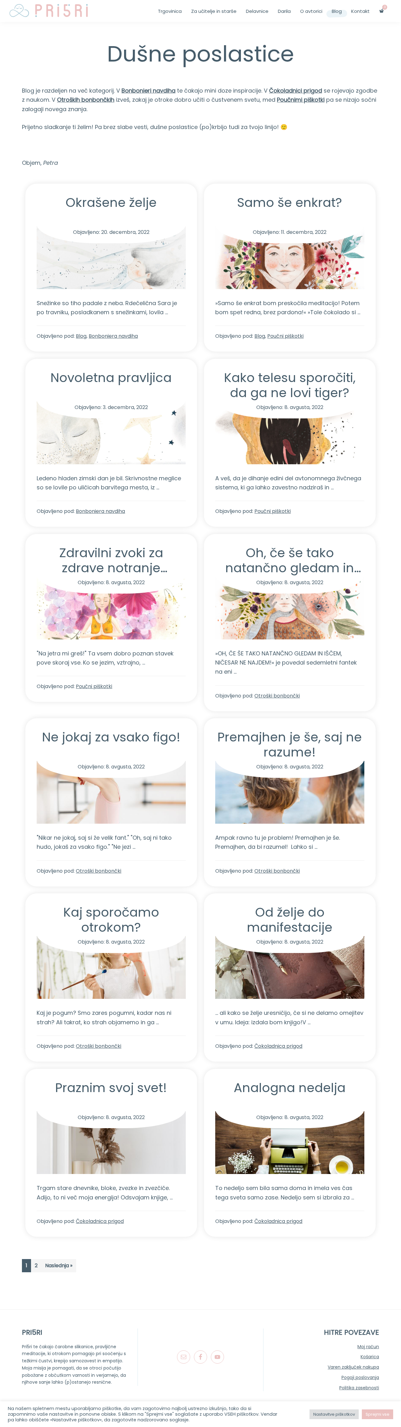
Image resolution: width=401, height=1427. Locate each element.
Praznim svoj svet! (111, 1087)
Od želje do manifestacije (289, 919)
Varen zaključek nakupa (353, 1367)
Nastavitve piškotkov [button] (334, 1414)
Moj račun (368, 1347)
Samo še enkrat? (289, 202)
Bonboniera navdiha (113, 336)
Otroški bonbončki (277, 695)
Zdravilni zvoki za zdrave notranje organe (111, 568)
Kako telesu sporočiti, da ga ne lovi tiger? (290, 385)
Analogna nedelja (290, 1087)
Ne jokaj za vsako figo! (111, 737)
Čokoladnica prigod (278, 1046)
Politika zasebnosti (359, 1388)
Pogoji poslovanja (360, 1377)
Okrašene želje (111, 202)
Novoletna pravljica (111, 377)
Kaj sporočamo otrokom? (111, 919)
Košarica (370, 1357)
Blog (81, 336)
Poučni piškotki (285, 336)
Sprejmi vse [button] (377, 1414)
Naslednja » (58, 1265)
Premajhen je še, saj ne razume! (289, 744)
